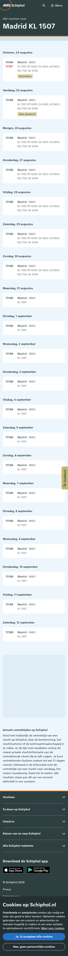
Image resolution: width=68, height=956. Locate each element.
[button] (65, 478)
